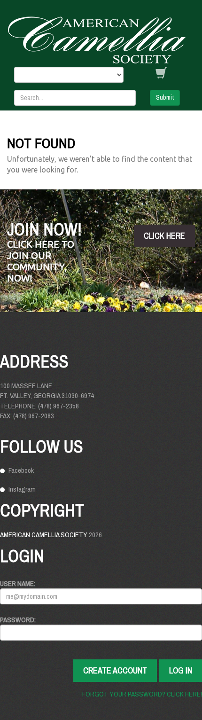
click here (164, 236)
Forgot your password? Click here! (142, 694)
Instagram (22, 489)
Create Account (115, 670)
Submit (165, 97)
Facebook (21, 470)
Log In (180, 670)
